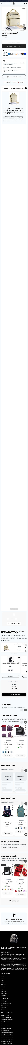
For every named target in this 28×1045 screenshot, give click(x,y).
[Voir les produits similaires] (25, 651)
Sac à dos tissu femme (6, 1043)
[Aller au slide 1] (10, 900)
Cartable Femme (5, 1015)
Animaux (3, 986)
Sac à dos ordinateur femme (7, 1037)
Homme (3, 976)
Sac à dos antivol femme (7, 1019)
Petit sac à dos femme (6, 1017)
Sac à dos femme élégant (7, 1034)
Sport (2, 982)
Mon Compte (4, 1001)
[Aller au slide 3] (15, 900)
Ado (2, 989)
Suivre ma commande (7, 951)
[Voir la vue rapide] (25, 647)
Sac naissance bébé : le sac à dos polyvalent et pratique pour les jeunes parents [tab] (14, 88)
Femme (2, 978)
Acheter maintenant (15, 46)
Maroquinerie (4, 993)
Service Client (4, 1005)
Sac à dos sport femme (6, 1041)
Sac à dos (3, 995)
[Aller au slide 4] (18, 900)
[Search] (24, 4)
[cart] (27, 4)
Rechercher (3, 1009)
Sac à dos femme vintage (7, 1032)
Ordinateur (3, 984)
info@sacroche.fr (6, 952)
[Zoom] (24, 25)
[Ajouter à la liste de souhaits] (13, 726)
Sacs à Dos (3, 991)
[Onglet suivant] (26, 88)
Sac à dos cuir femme (6, 1021)
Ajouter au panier (15, 694)
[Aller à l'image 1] (12, 30)
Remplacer (11, 676)
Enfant (2, 980)
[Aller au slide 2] (13, 900)
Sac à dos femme (5, 1023)
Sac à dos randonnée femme (7, 1039)
